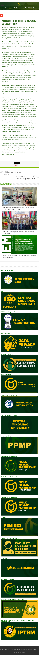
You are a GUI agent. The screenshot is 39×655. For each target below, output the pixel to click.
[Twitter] (18, 652)
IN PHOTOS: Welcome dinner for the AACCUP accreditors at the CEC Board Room (25, 178)
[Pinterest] (20, 652)
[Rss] (15, 652)
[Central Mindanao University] (19, 6)
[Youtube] (22, 652)
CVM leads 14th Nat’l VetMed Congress (12, 173)
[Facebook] (16, 652)
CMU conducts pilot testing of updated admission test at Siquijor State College (18, 208)
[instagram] (24, 652)
